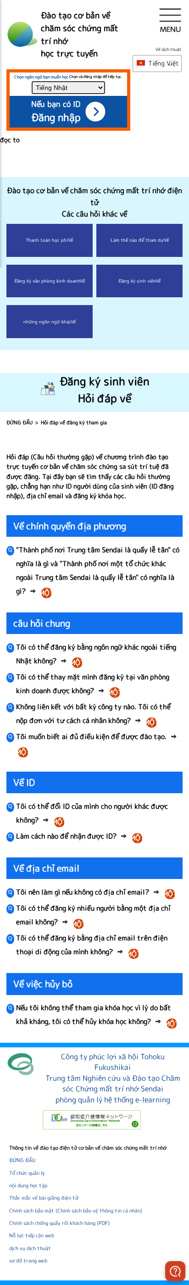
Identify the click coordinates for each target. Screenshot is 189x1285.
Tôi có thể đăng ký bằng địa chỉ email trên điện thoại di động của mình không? (91, 945)
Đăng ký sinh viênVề (139, 281)
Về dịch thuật (169, 49)
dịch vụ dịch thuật (30, 1248)
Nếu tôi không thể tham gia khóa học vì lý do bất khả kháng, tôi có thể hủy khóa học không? (97, 1015)
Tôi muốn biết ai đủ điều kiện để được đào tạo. (96, 744)
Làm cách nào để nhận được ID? (80, 837)
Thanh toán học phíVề (49, 240)
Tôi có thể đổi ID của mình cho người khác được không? (92, 814)
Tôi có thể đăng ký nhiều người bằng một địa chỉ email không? (93, 916)
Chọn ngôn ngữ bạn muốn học (41, 77)
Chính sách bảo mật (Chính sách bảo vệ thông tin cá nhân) (75, 1210)
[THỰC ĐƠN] (170, 20)
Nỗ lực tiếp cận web (31, 1235)
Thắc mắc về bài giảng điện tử (43, 1198)
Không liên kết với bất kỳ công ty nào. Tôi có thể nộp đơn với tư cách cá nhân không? (93, 714)
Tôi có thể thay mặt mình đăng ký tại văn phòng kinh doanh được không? (92, 684)
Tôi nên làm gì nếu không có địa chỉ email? (97, 893)
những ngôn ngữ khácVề (49, 321)
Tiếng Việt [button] (162, 63)
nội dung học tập (28, 1185)
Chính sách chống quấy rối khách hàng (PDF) (59, 1223)
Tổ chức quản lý (27, 1173)
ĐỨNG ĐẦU (19, 422)
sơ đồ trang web (28, 1260)
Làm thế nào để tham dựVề (140, 240)
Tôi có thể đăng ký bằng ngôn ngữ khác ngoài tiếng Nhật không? (96, 655)
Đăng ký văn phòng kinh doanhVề (49, 281)
